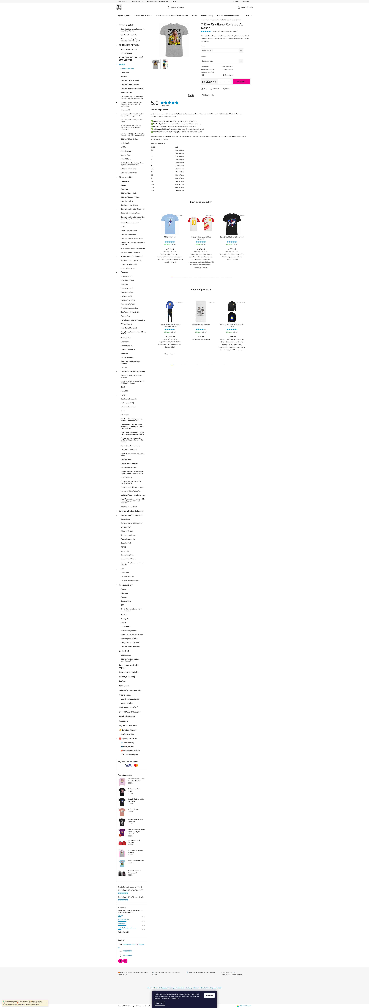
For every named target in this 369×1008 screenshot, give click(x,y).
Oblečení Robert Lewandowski (132, 88)
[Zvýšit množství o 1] (229, 81)
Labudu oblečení (127, 703)
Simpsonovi (125, 181)
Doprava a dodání (216, 988)
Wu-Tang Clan (126, 527)
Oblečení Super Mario (129, 193)
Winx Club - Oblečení (129, 450)
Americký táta (126, 338)
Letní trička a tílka (127, 734)
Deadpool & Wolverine (129, 231)
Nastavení (159, 1003)
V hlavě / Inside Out (128, 350)
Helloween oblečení (128, 707)
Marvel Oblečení (127, 201)
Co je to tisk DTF (152, 988)
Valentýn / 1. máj (127, 676)
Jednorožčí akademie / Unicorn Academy (131, 376)
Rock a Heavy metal (128, 539)
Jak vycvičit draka (127, 358)
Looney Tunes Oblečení (129, 463)
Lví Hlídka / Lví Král (127, 280)
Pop (122, 569)
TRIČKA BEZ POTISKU (129, 49)
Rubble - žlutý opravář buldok (131, 260)
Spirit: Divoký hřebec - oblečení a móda (133, 455)
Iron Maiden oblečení (128, 559)
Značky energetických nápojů (129, 666)
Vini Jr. (123, 147)
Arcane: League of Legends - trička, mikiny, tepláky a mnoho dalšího (132, 440)
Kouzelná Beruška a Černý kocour (133, 248)
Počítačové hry (126, 585)
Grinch (123, 411)
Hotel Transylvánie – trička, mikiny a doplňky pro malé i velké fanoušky (133, 501)
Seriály (120, 915)
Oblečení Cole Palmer (129, 173)
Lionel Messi (125, 73)
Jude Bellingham (127, 151)
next (249, 244)
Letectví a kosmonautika (130, 690)
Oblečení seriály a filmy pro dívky (133, 371)
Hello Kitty (125, 391)
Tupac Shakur (125, 519)
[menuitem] (124, 15)
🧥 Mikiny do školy (127, 747)
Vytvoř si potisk (126, 25)
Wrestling (123, 721)
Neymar (124, 77)
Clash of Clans (126, 627)
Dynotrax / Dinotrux (128, 300)
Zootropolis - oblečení (129, 507)
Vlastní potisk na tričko (129, 35)
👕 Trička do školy (127, 743)
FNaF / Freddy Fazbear (129, 631)
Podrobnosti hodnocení (229, 31)
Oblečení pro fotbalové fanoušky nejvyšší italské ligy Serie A (132, 115)
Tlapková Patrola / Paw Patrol (131, 256)
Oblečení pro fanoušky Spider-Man (133, 209)
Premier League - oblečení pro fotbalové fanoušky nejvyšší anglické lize (131, 104)
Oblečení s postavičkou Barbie (132, 239)
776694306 (127, 951)
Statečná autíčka (126, 276)
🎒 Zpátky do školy (128, 738)
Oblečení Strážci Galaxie (129, 205)
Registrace (246, 1)
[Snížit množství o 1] (219, 81)
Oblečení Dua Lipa (127, 577)
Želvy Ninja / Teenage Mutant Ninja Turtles (133, 333)
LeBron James (126, 655)
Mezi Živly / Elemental (129, 328)
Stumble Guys (126, 601)
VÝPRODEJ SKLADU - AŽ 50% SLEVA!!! (131, 58)
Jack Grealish (125, 143)
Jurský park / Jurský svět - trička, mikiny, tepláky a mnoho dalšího (132, 433)
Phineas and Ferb (127, 288)
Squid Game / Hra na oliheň (130, 446)
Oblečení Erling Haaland (130, 139)
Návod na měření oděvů (201, 988)
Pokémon (124, 189)
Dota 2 (123, 623)
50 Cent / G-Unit (127, 531)
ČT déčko (124, 272)
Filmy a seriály (126, 177)
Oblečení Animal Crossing (130, 647)
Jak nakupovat (122, 1)
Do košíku (241, 82)
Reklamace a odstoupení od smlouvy (172, 988)
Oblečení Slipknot (127, 555)
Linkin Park (125, 551)
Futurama (124, 354)
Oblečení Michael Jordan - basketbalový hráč (130, 660)
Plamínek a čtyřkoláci (128, 304)
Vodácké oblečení (127, 716)
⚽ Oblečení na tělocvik (129, 755)
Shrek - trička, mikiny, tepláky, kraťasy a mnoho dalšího (131, 420)
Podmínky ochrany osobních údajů (157, 1)
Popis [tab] (191, 95)
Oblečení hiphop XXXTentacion (131, 523)
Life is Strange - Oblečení (130, 643)
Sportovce (121, 924)
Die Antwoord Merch (128, 535)
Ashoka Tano (125, 316)
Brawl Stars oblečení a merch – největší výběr (132, 610)
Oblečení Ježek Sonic (128, 235)
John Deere (124, 685)
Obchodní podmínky (137, 1)
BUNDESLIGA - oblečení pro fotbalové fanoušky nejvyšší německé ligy (131, 127)
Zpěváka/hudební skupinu (127, 928)
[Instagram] (125, 961)
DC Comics (125, 415)
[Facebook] (120, 961)
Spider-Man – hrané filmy (130, 223)
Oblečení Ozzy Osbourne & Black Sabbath (132, 564)
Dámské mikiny (126, 53)
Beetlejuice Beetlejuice (129, 399)
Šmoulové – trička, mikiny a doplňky (130, 363)
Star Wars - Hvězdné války (130, 312)
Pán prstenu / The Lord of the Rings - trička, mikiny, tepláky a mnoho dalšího (132, 426)
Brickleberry (125, 342)
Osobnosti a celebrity (129, 672)
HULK (123, 227)
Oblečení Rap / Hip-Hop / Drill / (132, 515)
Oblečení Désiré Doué (129, 169)
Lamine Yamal (126, 155)
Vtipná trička (125, 695)
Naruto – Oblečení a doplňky (131, 491)
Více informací (174, 998)
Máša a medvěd (126, 296)
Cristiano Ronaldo (127, 69)
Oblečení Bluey (126, 460)
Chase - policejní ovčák (129, 264)
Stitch (123, 387)
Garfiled (124, 367)
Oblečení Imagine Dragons (130, 581)
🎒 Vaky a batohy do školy (130, 751)
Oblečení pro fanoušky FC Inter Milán (131, 121)
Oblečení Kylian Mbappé (130, 80)
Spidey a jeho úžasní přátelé (130, 213)
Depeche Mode (126, 543)
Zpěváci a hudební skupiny (131, 511)
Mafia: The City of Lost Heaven (132, 635)
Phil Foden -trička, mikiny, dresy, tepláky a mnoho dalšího (132, 164)
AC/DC (123, 547)
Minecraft (124, 593)
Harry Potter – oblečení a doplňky (133, 320)
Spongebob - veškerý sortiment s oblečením (133, 244)
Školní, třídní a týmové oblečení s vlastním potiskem (132, 30)
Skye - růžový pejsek (128, 268)
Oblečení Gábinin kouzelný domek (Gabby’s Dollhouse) (133, 382)
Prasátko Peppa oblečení (129, 308)
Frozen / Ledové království (130, 252)
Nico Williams (126, 159)
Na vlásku (124, 284)
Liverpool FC (125, 110)
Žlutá (166, 354)
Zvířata (122, 681)
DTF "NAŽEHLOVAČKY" (130, 711)
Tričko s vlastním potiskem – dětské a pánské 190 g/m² (131, 40)
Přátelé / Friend (126, 324)
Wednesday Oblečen (128, 468)
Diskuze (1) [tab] (208, 95)
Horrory (123, 395)
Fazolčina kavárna (127, 292)
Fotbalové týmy (126, 92)
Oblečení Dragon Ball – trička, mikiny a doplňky (131, 482)
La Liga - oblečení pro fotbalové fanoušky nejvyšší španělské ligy (132, 97)
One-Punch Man (126, 477)
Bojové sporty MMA (128, 725)
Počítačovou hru (123, 919)
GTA (122, 605)
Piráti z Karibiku (126, 346)
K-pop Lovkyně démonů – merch (132, 487)
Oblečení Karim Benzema (130, 85)
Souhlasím (209, 995)
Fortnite (124, 597)
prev (152, 244)
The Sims (124, 615)
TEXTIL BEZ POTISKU (129, 45)
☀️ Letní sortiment (127, 730)
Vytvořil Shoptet (245, 1006)
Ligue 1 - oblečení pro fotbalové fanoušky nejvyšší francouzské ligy (133, 134)
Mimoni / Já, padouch (128, 407)
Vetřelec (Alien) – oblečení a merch (133, 495)
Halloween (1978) (127, 403)
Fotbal (122, 64)
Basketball (124, 651)
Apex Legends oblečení (129, 639)
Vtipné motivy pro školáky (130, 699)
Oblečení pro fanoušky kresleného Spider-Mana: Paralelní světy (133, 218)
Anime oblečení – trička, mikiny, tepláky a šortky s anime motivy (132, 472)
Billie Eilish (125, 573)
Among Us (124, 619)
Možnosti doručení (207, 72)
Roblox (123, 589)
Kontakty (189, 988)
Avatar (123, 185)
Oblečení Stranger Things (130, 197)
